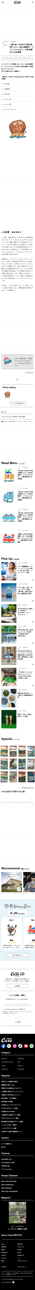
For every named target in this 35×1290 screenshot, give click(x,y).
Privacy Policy (21, 1266)
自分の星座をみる (17, 955)
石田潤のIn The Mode (8, 1111)
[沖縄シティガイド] (11, 882)
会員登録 (17, 986)
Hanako (20, 1249)
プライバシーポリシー (11, 1009)
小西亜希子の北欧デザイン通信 (10, 1115)
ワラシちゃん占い (6, 1169)
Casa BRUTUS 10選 (7, 1162)
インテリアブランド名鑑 (8, 1128)
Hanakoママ (21, 1255)
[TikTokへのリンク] (20, 1046)
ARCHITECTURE (7, 1062)
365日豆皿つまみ (6, 1159)
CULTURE (21, 1069)
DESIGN (4, 1059)
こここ (19, 1258)
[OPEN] (2, 2)
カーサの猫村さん (6, 1144)
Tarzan (19, 1252)
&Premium (4, 1252)
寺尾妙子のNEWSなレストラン (10, 1095)
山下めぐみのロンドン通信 (9, 1108)
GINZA (3, 1249)
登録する (17, 1018)
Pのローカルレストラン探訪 (10, 1118)
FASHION (21, 1059)
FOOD (3, 1066)
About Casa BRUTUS (11, 1235)
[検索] (33, 2)
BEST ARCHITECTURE (8, 1181)
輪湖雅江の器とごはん (8, 1085)
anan (2, 1244)
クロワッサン (21, 1247)
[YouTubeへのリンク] (26, 1046)
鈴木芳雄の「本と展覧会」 (9, 1098)
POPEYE (3, 1247)
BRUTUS (20, 1244)
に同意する (15, 1009)
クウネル (3, 1258)
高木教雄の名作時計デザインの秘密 (12, 1121)
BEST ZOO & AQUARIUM (9, 1191)
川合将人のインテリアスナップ (10, 1105)
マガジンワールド (22, 1261)
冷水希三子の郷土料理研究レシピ (11, 1131)
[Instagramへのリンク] (15, 1046)
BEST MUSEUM (6, 1188)
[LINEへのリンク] (32, 1046)
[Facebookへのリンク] (3, 1046)
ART (19, 1062)
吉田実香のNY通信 (7, 1101)
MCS (2, 1261)
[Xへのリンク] (9, 1046)
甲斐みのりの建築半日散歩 (9, 1081)
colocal (3, 1255)
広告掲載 (3, 1266)
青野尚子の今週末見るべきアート (11, 1088)
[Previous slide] (2, 894)
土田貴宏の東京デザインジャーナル (12, 1091)
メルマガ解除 (17, 1021)
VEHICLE (4, 1069)
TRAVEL (20, 1066)
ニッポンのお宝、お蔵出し (9, 1125)
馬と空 (3, 1147)
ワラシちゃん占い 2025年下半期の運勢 (13, 416)
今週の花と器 (5, 1166)
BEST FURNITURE (7, 1185)
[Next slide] (33, 894)
